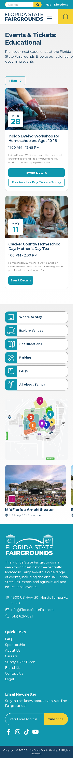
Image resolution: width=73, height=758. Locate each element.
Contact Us (14, 673)
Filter (13, 81)
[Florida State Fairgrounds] (36, 544)
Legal (9, 679)
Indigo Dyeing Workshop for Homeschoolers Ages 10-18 (33, 138)
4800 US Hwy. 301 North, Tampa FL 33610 (39, 600)
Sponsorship (15, 645)
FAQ (8, 639)
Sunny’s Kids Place (20, 662)
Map (48, 4)
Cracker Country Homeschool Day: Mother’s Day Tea (34, 246)
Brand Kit (12, 668)
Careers (11, 656)
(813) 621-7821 (22, 616)
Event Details (36, 172)
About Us (12, 650)
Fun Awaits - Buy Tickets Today (36, 182)
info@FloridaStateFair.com (32, 610)
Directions (61, 4)
